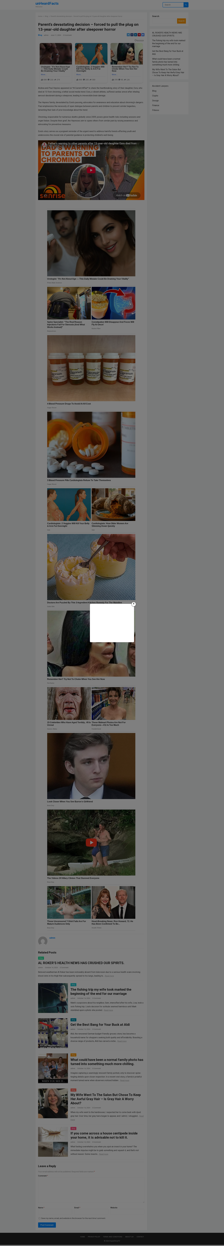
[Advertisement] (112, 622)
